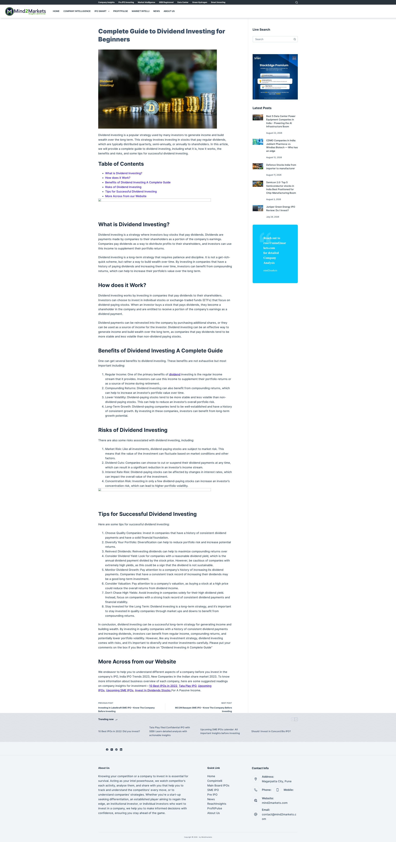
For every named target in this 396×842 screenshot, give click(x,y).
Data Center (182, 2)
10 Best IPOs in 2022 (163, 685)
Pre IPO (212, 794)
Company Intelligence (77, 11)
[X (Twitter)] (112, 749)
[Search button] (294, 39)
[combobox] (272, 39)
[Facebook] (107, 749)
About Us (169, 11)
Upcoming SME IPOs (119, 690)
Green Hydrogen (199, 2)
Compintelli (214, 780)
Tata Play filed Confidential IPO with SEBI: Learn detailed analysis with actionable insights (169, 731)
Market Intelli (140, 11)
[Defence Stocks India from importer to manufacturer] (258, 166)
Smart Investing (218, 2)
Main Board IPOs (218, 785)
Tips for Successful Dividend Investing (131, 191)
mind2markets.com (275, 802)
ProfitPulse (120, 11)
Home (56, 11)
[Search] (296, 2)
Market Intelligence (146, 2)
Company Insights (106, 2)
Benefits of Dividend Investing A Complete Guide (138, 182)
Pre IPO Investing (126, 2)
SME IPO (213, 790)
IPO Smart (100, 11)
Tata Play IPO (187, 685)
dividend (174, 374)
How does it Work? (117, 177)
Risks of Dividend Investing (123, 187)
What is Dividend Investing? (123, 173)
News (156, 11)
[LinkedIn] (121, 749)
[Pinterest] (116, 749)
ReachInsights (216, 803)
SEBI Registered (166, 2)
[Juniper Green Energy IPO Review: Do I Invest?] (258, 208)
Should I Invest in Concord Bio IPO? (271, 731)
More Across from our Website (125, 196)
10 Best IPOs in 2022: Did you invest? (119, 731)
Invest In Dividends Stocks (153, 690)
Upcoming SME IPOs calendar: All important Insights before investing (220, 731)
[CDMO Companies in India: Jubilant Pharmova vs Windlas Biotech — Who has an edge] (258, 142)
